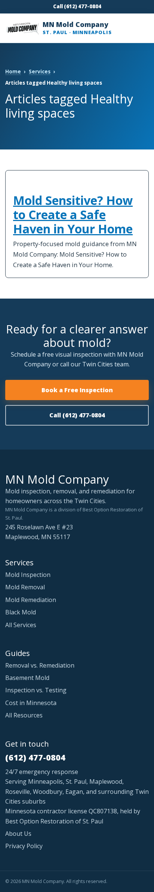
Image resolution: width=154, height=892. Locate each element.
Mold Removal (25, 587)
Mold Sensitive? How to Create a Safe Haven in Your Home (73, 214)
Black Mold (20, 612)
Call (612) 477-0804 (77, 6)
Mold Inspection (27, 575)
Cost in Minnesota (30, 703)
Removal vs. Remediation (39, 665)
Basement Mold (27, 678)
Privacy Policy (24, 846)
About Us (18, 833)
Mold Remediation (30, 600)
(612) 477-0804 (35, 757)
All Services (20, 625)
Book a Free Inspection (77, 390)
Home (13, 71)
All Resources (24, 715)
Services (39, 71)
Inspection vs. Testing (36, 690)
